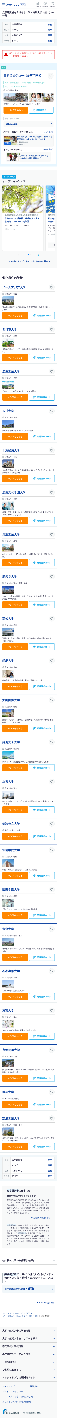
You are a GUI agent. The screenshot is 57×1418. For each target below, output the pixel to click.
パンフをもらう (16, 110)
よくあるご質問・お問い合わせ (16, 1401)
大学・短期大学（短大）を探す (14, 1316)
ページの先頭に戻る (47, 1303)
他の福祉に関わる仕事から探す (18, 1260)
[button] (38, 255)
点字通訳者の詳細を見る (40, 1218)
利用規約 (34, 1386)
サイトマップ (8, 1386)
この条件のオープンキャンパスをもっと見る (27, 261)
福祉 (31, 1316)
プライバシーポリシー (12, 1391)
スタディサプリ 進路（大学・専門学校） (18, 1313)
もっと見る (47, 132)
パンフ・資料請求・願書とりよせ (17, 1396)
